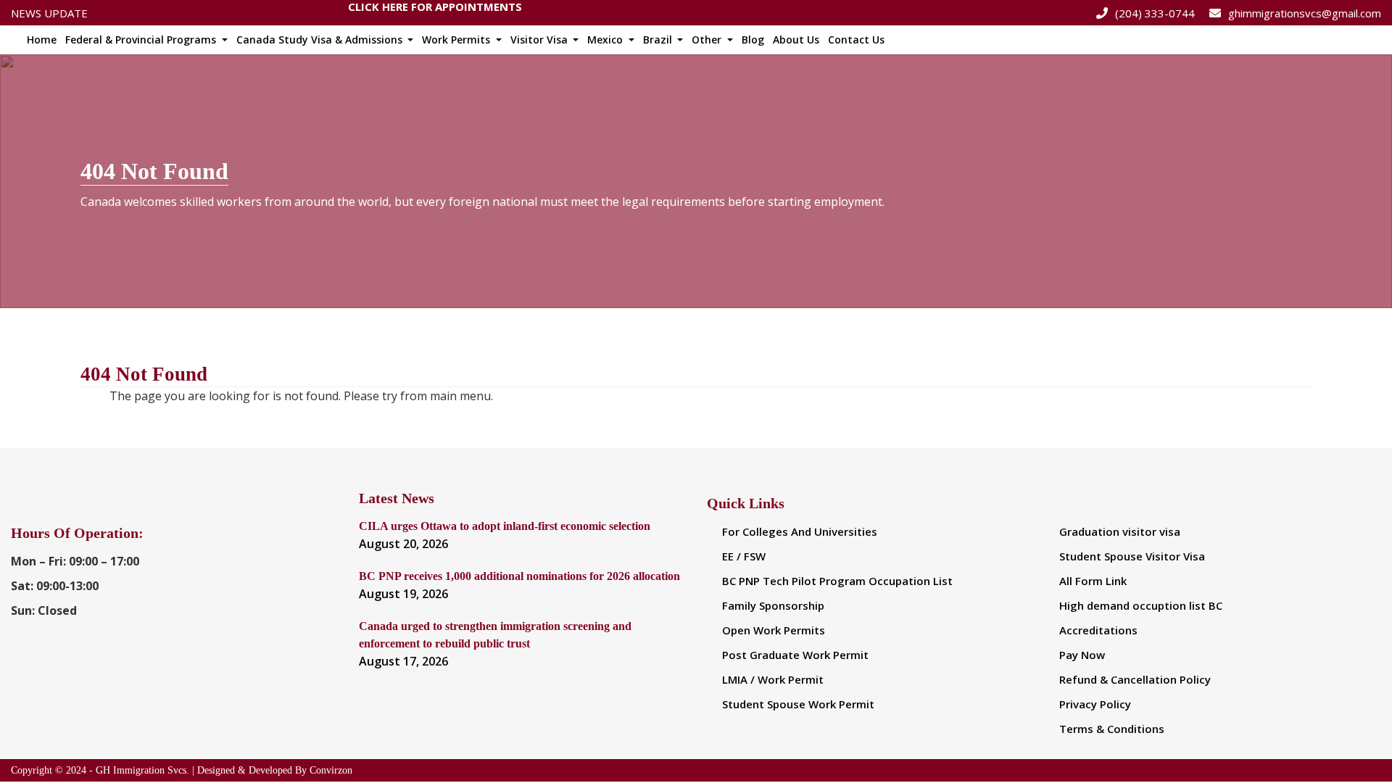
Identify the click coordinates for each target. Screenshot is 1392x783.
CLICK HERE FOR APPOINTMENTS (435, 9)
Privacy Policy (1095, 704)
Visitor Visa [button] (540, 39)
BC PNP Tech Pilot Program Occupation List (837, 580)
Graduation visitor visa (1119, 531)
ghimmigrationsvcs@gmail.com (1304, 13)
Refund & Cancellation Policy (1135, 679)
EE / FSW (744, 556)
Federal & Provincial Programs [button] (142, 39)
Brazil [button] (659, 39)
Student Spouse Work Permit (798, 704)
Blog (753, 39)
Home (42, 39)
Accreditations (1098, 630)
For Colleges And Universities (799, 531)
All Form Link (1093, 580)
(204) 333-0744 (1155, 13)
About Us (796, 39)
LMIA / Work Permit (773, 679)
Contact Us (856, 39)
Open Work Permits (773, 630)
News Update (49, 13)
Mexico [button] (606, 39)
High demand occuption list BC (1140, 605)
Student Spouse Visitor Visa (1132, 556)
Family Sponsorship (773, 605)
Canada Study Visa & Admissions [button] (320, 39)
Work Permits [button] (457, 39)
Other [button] (708, 39)
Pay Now (1082, 654)
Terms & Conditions (1111, 728)
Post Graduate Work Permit (795, 654)
